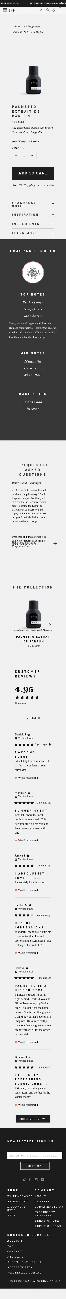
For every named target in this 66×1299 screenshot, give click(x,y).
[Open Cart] (59, 9)
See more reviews (33, 1119)
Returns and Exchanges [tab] (26, 482)
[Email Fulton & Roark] (43, 1179)
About (40, 1196)
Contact (15, 1251)
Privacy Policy (50, 1281)
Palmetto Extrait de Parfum (28, 32)
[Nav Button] (5, 10)
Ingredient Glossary (45, 1213)
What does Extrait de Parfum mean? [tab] (24, 544)
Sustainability (49, 1206)
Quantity (15, 147)
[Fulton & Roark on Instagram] (36, 1179)
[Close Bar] (62, 3)
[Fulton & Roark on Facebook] (30, 1179)
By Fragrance (20, 1196)
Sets (11, 1215)
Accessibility (20, 1267)
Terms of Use (47, 1220)
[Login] (41, 10)
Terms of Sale (48, 1225)
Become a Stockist (24, 1261)
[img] (28, 734)
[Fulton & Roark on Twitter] (25, 1179)
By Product (17, 1201)
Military (15, 1256)
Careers (42, 1201)
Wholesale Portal (24, 1272)
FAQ (10, 1245)
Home (16, 26)
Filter (35, 717)
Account (15, 1240)
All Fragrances (32, 26)
